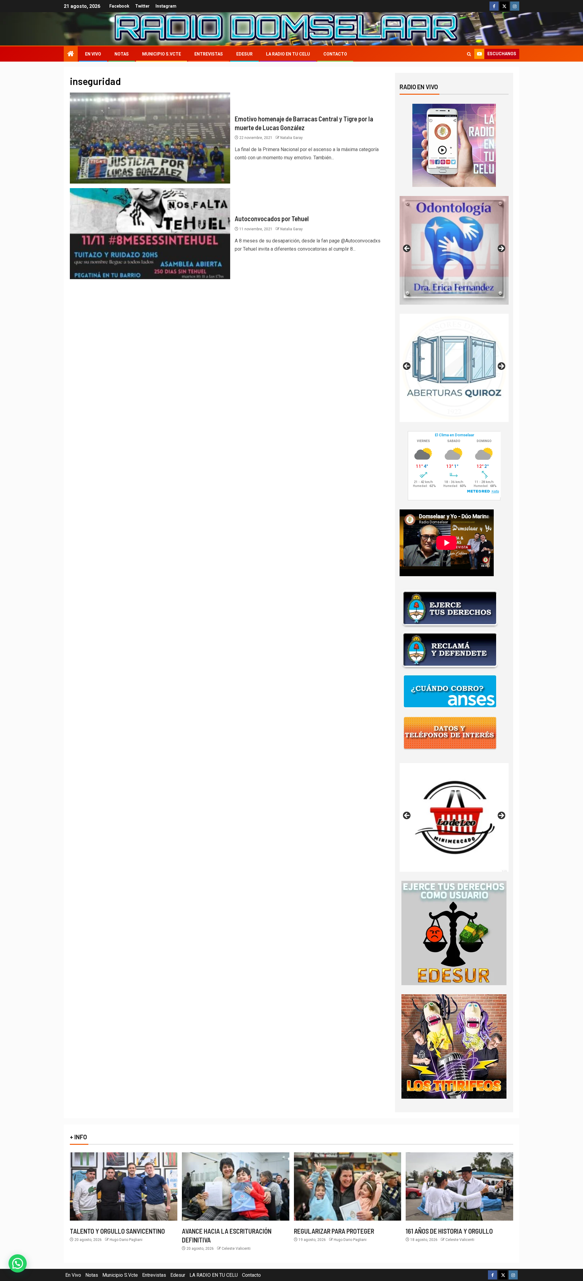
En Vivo (93, 54)
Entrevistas (208, 54)
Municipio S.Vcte (161, 54)
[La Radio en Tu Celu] (454, 145)
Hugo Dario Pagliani (126, 1240)
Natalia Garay (291, 138)
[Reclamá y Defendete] (450, 649)
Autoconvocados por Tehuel (272, 218)
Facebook (119, 6)
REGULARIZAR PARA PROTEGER (334, 1231)
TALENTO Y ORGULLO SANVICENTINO (117, 1231)
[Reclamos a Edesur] (453, 932)
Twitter (142, 6)
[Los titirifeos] (453, 1046)
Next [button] (501, 248)
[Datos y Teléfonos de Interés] (450, 732)
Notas (121, 54)
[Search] (469, 54)
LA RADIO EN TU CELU (288, 54)
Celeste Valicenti (236, 1248)
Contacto (335, 54)
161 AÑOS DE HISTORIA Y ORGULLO (449, 1231)
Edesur (244, 54)
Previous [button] (407, 248)
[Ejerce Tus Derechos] (450, 608)
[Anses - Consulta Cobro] (450, 691)
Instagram (165, 6)
